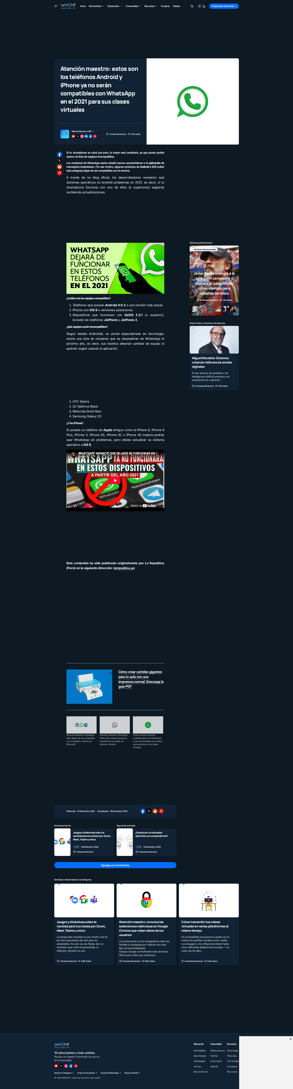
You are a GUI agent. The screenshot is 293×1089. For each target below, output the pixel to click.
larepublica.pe (124, 568)
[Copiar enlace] (59, 173)
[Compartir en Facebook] (59, 154)
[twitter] (78, 136)
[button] (56, 6)
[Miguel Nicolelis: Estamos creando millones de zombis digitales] (214, 340)
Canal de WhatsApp (110, 1073)
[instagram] (82, 136)
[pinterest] (95, 136)
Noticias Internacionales (205, 249)
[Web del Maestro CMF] (64, 134)
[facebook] (90, 136)
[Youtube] (56, 1065)
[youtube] (73, 136)
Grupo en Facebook (86, 1073)
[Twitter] (61, 1065)
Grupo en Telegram (63, 1073)
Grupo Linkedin (131, 1073)
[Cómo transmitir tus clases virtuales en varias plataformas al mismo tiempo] (209, 900)
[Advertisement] (146, 33)
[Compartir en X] (59, 160)
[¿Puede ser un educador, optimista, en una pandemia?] (125, 842)
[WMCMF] (75, 1065)
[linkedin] (86, 136)
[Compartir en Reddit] (59, 167)
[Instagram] (66, 1065)
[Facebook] (70, 1065)
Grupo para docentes (223, 6)
